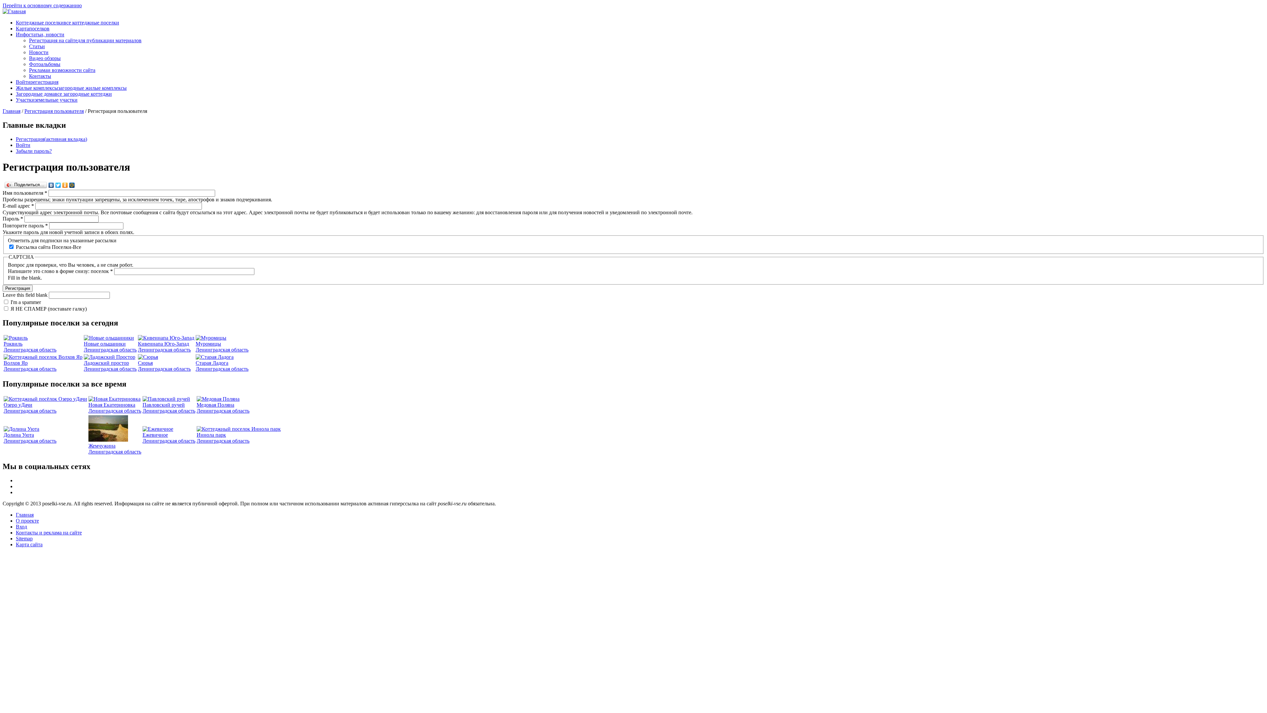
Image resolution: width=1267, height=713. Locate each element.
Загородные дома (64, 94)
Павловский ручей (164, 405)
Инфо (40, 34)
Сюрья (145, 363)
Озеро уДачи (18, 405)
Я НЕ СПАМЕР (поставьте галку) (49, 309)
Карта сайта (29, 544)
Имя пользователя (25, 193)
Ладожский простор (106, 363)
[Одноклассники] (65, 185)
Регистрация (51, 139)
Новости (39, 52)
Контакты (40, 76)
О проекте (27, 521)
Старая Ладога (212, 363)
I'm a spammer (26, 302)
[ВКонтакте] (51, 185)
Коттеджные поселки (67, 22)
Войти (37, 82)
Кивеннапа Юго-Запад (163, 344)
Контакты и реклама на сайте (49, 532)
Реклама (62, 70)
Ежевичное (155, 435)
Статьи (37, 46)
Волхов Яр (16, 363)
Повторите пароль (25, 225)
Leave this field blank (26, 295)
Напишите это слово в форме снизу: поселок (60, 271)
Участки (47, 100)
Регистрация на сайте (85, 40)
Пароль (13, 218)
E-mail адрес (18, 206)
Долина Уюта (19, 435)
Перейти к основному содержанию (42, 5)
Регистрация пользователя (54, 111)
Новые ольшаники (105, 344)
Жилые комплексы (71, 88)
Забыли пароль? (34, 151)
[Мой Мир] (72, 185)
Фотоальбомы (44, 64)
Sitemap (24, 538)
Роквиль (13, 344)
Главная (11, 111)
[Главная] (14, 11)
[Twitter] (58, 185)
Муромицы (208, 344)
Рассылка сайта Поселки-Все (48, 247)
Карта (32, 28)
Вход (21, 526)
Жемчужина (101, 446)
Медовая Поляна (215, 405)
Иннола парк (211, 435)
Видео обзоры (45, 58)
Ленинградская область (30, 350)
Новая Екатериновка (111, 405)
